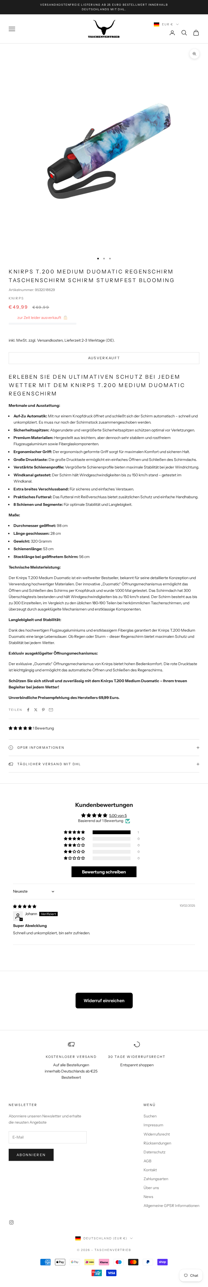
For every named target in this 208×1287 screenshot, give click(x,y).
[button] (21, 728)
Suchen (150, 1116)
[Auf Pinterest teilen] (43, 710)
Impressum (153, 1125)
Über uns (151, 1187)
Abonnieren (31, 1155)
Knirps (16, 298)
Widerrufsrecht (157, 1134)
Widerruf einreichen (104, 1000)
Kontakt (150, 1169)
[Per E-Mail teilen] (51, 710)
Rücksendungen (157, 1143)
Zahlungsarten (156, 1178)
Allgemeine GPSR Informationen (171, 1205)
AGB (147, 1161)
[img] (24, 906)
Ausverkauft (104, 358)
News (148, 1196)
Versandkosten (50, 340)
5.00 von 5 (118, 815)
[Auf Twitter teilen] (36, 710)
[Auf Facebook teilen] (28, 710)
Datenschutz (154, 1152)
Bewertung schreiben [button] (104, 872)
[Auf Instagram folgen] (11, 1222)
